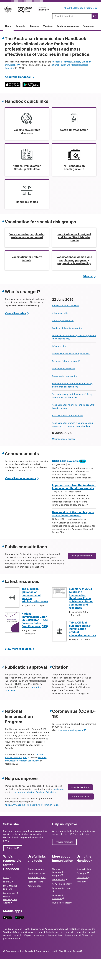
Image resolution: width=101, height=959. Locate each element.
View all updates (15, 313)
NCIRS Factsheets (61, 902)
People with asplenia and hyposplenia (71, 353)
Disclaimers (83, 877)
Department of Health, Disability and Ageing (58, 951)
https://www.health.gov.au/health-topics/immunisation (32, 804)
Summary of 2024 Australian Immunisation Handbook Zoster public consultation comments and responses (81, 598)
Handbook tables (36, 873)
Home (8, 26)
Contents (20, 26)
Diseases (34, 26)
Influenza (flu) (59, 346)
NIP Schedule (59, 879)
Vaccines (47, 26)
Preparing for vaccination (64, 376)
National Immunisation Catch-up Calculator (34, 792)
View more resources (18, 648)
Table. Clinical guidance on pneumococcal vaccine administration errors (35, 595)
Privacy (81, 881)
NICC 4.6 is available (65, 461)
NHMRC (7, 881)
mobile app (58, 789)
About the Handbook (74, 8)
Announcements (36, 869)
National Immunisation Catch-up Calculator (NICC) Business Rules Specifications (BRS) (35, 620)
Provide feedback (80, 787)
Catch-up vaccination (68, 26)
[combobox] (75, 16)
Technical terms (35, 881)
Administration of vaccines (65, 305)
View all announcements (20, 478)
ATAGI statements (61, 883)
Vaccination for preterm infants (67, 415)
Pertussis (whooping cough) (66, 361)
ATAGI (6, 877)
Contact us (91, 8)
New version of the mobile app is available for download (73, 514)
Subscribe (12, 849)
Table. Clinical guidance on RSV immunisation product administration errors (82, 629)
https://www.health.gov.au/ (71, 730)
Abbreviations (34, 886)
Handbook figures (37, 877)
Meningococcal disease (63, 439)
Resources (88, 26)
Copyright (82, 873)
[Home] (26, 9)
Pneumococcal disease (63, 368)
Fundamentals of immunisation (67, 328)
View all (88, 276)
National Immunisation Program (58, 872)
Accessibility (83, 869)
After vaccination (60, 313)
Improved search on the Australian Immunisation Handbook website (74, 487)
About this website (80, 796)
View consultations (81, 556)
